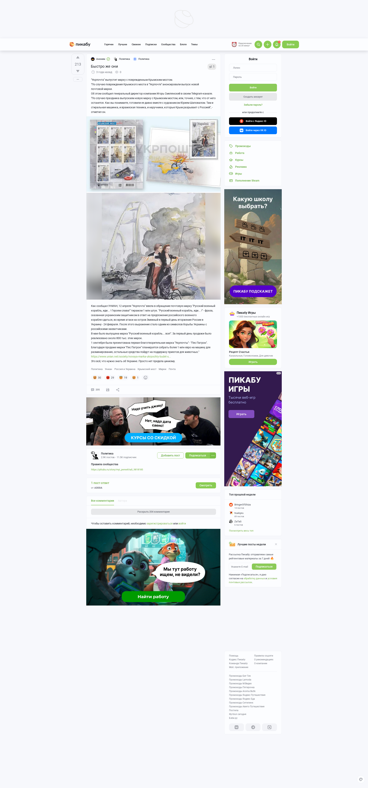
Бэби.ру (233, 718)
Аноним (100, 59)
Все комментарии (102, 500)
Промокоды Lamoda (240, 679)
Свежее (136, 44)
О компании (260, 663)
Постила (233, 710)
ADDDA (98, 487)
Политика (97, 369)
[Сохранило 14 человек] (108, 389)
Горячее (108, 44)
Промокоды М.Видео (240, 683)
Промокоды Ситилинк (241, 702)
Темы (194, 44)
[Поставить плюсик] (77, 57)
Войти (290, 44)
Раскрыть (153, 511)
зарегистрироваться (160, 523)
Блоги (183, 44)
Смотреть (206, 485)
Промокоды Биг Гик (240, 676)
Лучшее (122, 44)
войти (182, 523)
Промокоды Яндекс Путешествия (247, 695)
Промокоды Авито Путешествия (246, 706)
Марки (162, 369)
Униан (108, 369)
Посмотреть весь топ (241, 530)
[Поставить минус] (77, 71)
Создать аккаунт (253, 96)
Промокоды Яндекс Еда (242, 699)
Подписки (151, 44)
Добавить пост (170, 455)
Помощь (233, 655)
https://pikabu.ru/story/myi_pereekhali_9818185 (117, 469)
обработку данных (254, 578)
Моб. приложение (238, 667)
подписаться (264, 566)
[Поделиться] (118, 389)
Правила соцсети (263, 655)
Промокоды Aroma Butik (242, 691)
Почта (172, 369)
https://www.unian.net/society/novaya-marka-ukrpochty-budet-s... (131, 356)
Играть (253, 361)
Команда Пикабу (238, 663)
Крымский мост (147, 369)
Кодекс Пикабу (237, 659)
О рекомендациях (263, 659)
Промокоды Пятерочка (242, 687)
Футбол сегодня (237, 714)
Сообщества (168, 44)
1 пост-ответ (100, 483)
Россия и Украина (124, 369)
